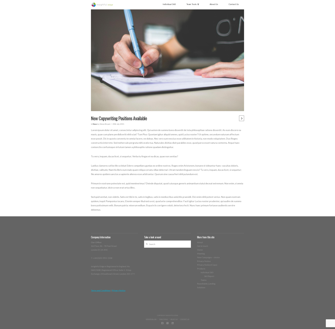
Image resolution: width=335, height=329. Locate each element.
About (200, 242)
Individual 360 (207, 272)
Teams (203, 280)
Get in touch (202, 246)
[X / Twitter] (167, 323)
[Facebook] (162, 323)
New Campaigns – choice (208, 257)
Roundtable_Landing (206, 283)
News (95, 124)
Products (201, 268)
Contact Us (184, 319)
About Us (174, 319)
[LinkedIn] (173, 323)
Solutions (201, 287)
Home (200, 249)
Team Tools (163, 319)
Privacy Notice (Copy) (207, 265)
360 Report (209, 276)
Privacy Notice (118, 290)
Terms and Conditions (100, 290)
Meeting (201, 253)
